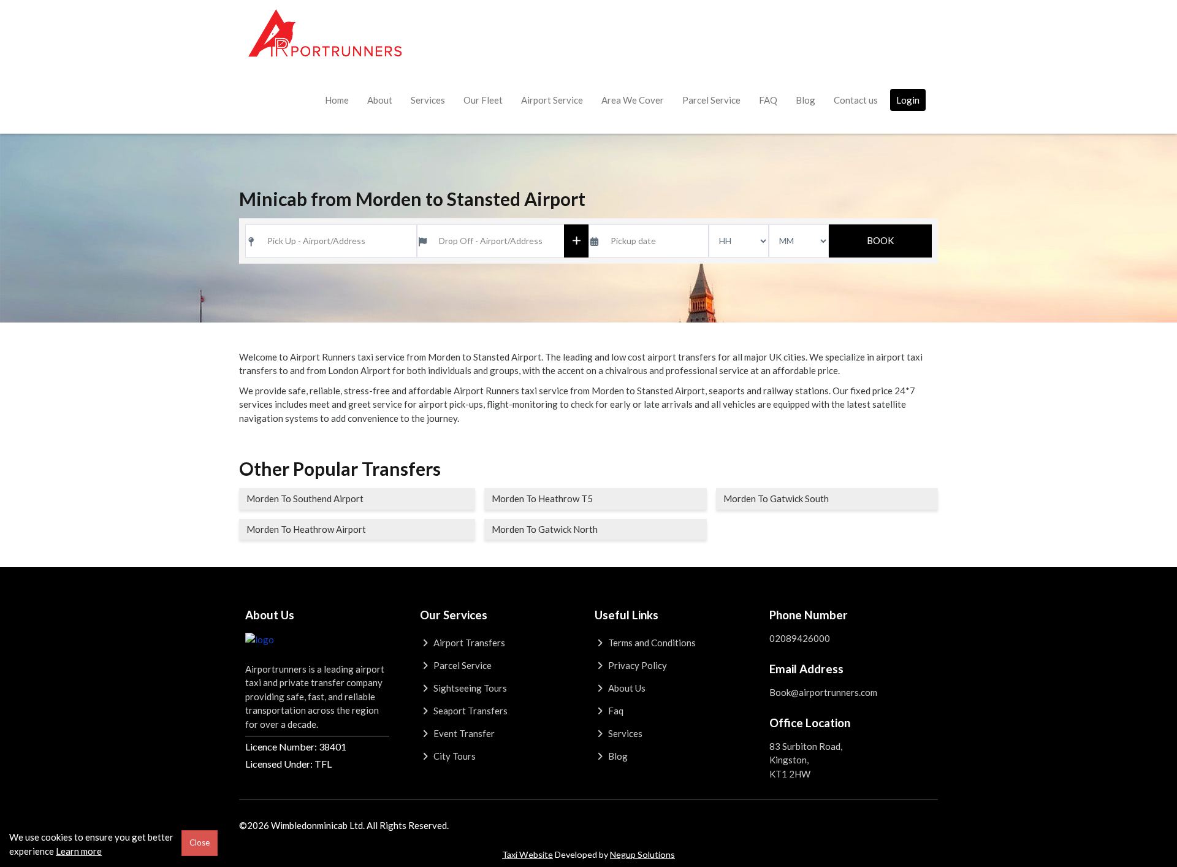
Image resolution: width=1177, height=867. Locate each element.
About (379, 99)
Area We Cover (632, 99)
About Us (626, 687)
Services (428, 99)
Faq (614, 710)
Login (908, 99)
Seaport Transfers (470, 710)
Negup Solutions (642, 854)
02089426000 (799, 638)
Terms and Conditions (651, 642)
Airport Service (552, 99)
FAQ (768, 99)
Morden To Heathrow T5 (542, 498)
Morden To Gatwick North (545, 529)
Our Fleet (483, 99)
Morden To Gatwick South (776, 498)
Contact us (856, 99)
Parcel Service (711, 99)
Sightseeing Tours (469, 687)
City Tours (454, 756)
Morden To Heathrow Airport (306, 529)
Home (337, 99)
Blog (805, 99)
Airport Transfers (468, 642)
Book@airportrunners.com (823, 692)
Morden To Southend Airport (305, 498)
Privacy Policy (636, 665)
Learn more (79, 851)
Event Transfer (463, 733)
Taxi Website (527, 854)
